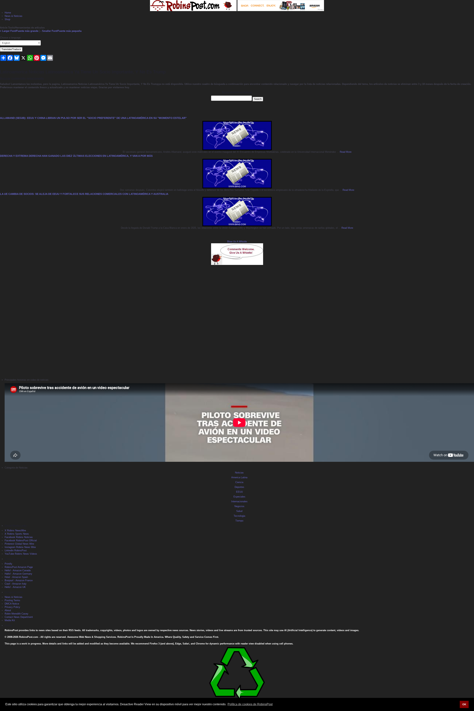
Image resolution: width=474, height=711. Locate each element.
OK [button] (464, 704)
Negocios (239, 506)
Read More (345, 151)
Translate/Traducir (11, 49)
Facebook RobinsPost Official (21, 540)
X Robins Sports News (17, 533)
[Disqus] (237, 321)
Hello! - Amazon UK (15, 587)
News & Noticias (13, 16)
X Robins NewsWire (15, 530)
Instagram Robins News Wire (20, 547)
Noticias (239, 472)
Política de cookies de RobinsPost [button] (250, 704)
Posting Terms (12, 600)
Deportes (239, 487)
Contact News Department (19, 617)
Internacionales (239, 501)
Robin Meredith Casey (16, 613)
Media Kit (10, 620)
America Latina (239, 477)
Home (8, 12)
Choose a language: (10, 37)
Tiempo (239, 520)
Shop (7, 19)
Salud (239, 511)
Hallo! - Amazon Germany (18, 573)
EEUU (239, 491)
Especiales (239, 496)
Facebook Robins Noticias (19, 537)
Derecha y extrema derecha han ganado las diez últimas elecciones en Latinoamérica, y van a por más (76, 155)
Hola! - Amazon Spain (16, 577)
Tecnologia (239, 515)
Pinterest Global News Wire (19, 543)
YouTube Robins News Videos (21, 553)
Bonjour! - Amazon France (19, 580)
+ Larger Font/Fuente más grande (19, 31)
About (8, 610)
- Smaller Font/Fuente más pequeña (61, 31)
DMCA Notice (12, 603)
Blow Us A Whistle (237, 241)
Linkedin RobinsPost (16, 550)
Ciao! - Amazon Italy (15, 583)
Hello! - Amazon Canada (18, 570)
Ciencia (239, 482)
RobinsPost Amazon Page (19, 567)
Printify (8, 563)
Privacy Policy (12, 607)
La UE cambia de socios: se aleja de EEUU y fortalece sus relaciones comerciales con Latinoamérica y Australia (84, 193)
